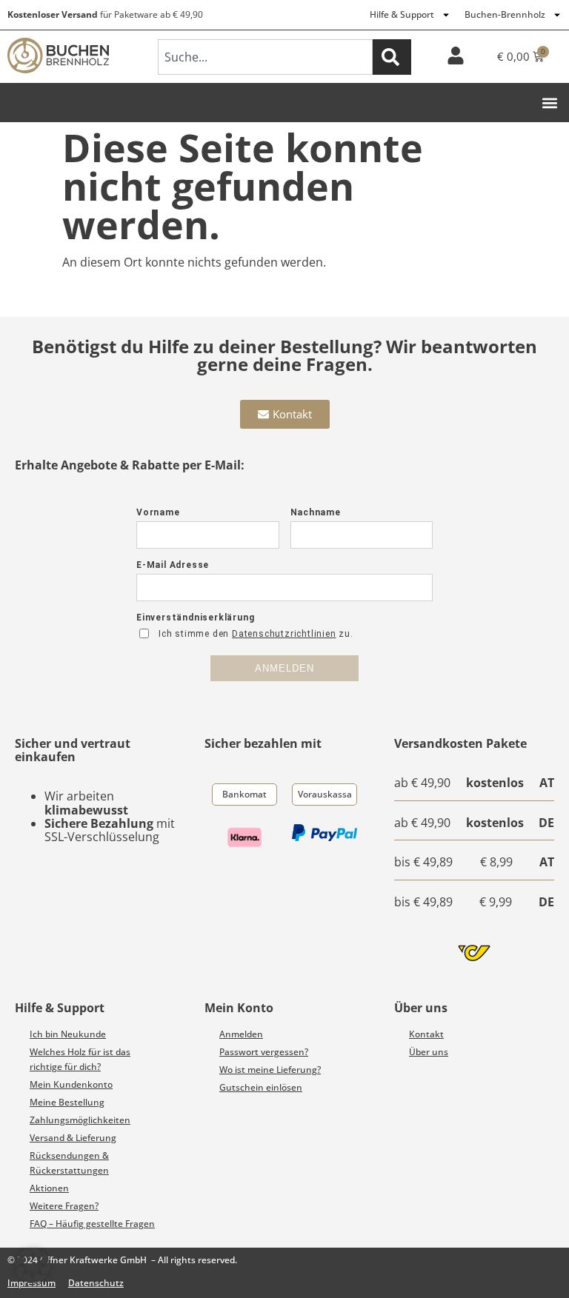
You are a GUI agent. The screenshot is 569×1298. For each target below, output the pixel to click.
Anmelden (241, 1034)
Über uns (428, 1052)
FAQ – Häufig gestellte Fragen (92, 1223)
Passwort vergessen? (263, 1052)
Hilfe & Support (402, 14)
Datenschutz (96, 1283)
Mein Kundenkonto (71, 1084)
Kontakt (426, 1034)
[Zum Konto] (456, 55)
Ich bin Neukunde (68, 1034)
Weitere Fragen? (64, 1206)
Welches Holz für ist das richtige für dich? (80, 1059)
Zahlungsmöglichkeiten (80, 1120)
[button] (549, 102)
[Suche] (392, 57)
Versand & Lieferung (73, 1137)
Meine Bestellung (67, 1102)
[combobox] (265, 57)
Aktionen (49, 1188)
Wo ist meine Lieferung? (270, 1069)
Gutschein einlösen (260, 1087)
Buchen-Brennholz (505, 14)
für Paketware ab (105, 14)
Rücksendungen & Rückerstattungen (69, 1163)
